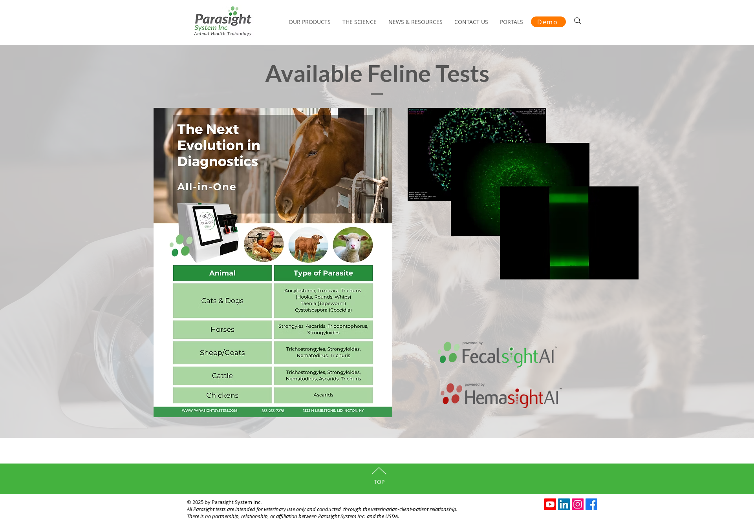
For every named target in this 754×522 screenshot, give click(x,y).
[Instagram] (578, 504)
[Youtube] (550, 504)
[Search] (577, 21)
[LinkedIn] (564, 504)
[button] (511, 22)
